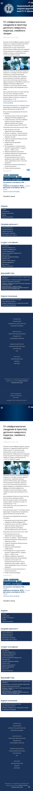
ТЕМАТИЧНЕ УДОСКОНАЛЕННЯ (16, 334)
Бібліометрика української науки (11, 299)
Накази (4, 215)
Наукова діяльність (7, 229)
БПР (17, 351)
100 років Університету (8, 247)
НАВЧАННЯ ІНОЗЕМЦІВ (17, 326)
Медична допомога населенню (11, 281)
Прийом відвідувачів (8, 262)
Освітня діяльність (7, 227)
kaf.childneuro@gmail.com (16, 84)
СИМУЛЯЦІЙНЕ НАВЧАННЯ (17, 338)
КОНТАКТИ (17, 356)
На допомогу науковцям (9, 305)
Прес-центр (5, 264)
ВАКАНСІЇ (16, 361)
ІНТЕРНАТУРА (17, 319)
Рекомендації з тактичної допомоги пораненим (16, 279)
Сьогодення (5, 245)
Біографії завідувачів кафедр (10, 256)
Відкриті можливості (8, 213)
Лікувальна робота (7, 231)
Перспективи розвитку (8, 260)
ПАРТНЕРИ (17, 363)
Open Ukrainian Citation (8, 301)
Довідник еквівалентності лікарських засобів (15, 303)
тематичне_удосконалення (10, 177)
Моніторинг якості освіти (9, 235)
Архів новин (16, 397)
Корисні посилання (7, 217)
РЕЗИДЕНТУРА (17, 336)
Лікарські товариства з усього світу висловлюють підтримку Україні (16, 284)
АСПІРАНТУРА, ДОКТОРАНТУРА (17, 323)
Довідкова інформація (16, 395)
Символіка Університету (9, 249)
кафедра (6, 175)
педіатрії (19, 177)
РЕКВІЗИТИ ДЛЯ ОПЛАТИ (17, 344)
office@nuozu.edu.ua (22, 82)
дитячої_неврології (14, 175)
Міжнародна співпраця (8, 233)
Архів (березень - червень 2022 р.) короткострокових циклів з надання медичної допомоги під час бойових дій (15, 287)
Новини (4, 209)
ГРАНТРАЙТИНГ (17, 348)
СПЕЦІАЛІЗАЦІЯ (17, 321)
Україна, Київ (6, 258)
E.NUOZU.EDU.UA (16, 331)
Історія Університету (8, 251)
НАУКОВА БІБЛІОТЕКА (17, 359)
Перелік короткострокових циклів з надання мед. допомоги (16, 277)
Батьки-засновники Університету (11, 253)
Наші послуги (6, 255)
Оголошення (5, 211)
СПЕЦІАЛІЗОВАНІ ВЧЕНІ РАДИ (17, 346)
